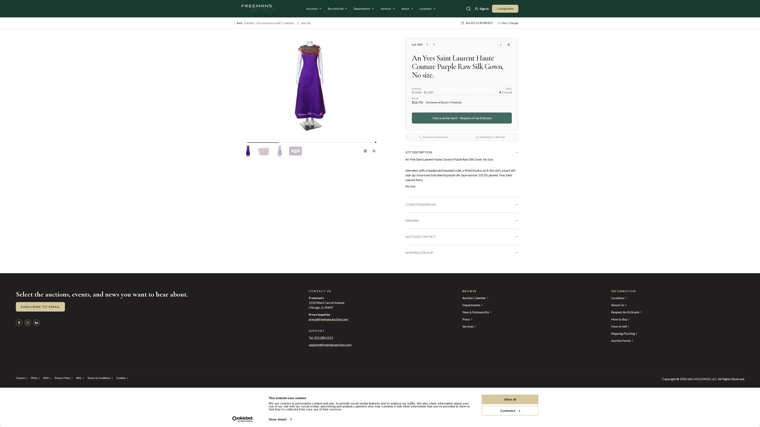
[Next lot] (434, 44)
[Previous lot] (427, 44)
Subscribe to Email (40, 307)
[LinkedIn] (36, 322)
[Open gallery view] (365, 151)
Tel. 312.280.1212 (321, 337)
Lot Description (418, 152)
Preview (412, 220)
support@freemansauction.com (330, 344)
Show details (278, 419)
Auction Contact (420, 236)
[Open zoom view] (374, 151)
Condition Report (420, 204)
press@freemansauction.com (328, 319)
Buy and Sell (335, 8)
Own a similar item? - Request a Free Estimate (461, 118)
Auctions (312, 8)
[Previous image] (244, 142)
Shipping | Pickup (419, 252)
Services (386, 8)
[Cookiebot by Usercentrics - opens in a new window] (242, 419)
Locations (426, 8)
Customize (507, 410)
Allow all (510, 399)
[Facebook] (19, 322)
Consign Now (505, 8)
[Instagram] (28, 322)
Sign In (484, 8)
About (405, 8)
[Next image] (375, 142)
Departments (362, 8)
